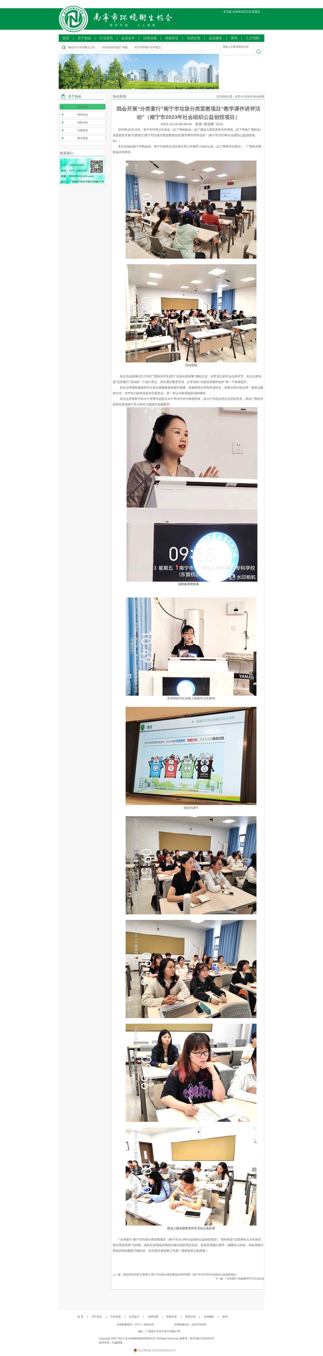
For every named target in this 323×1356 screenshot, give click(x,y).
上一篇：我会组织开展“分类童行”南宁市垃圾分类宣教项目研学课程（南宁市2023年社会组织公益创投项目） (175, 1274)
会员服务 (215, 38)
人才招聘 (252, 38)
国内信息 (82, 114)
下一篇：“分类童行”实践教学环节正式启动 (239, 1278)
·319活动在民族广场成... (115, 47)
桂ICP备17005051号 (202, 1338)
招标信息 (82, 122)
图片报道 (82, 138)
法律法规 (150, 38)
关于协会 (84, 38)
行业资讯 (106, 38)
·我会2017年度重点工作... (82, 47)
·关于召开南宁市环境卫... (148, 47)
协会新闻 (82, 106)
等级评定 (172, 38)
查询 (234, 38)
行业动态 (115, 1316)
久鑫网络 (117, 1342)
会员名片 (128, 38)
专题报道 (82, 130)
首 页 (80, 1316)
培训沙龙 (193, 38)
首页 (65, 38)
